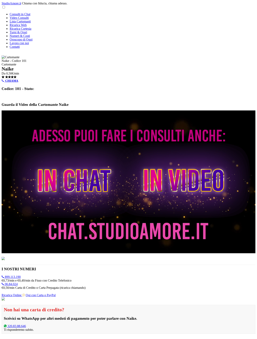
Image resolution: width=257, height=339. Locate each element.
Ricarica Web (18, 25)
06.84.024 (11, 284)
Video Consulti (19, 17)
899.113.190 (12, 277)
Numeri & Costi (20, 36)
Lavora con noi (19, 43)
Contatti (15, 46)
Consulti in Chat (20, 14)
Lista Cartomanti (20, 21)
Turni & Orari (18, 32)
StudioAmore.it (11, 3)
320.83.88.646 (16, 326)
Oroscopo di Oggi (21, 39)
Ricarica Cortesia (20, 28)
